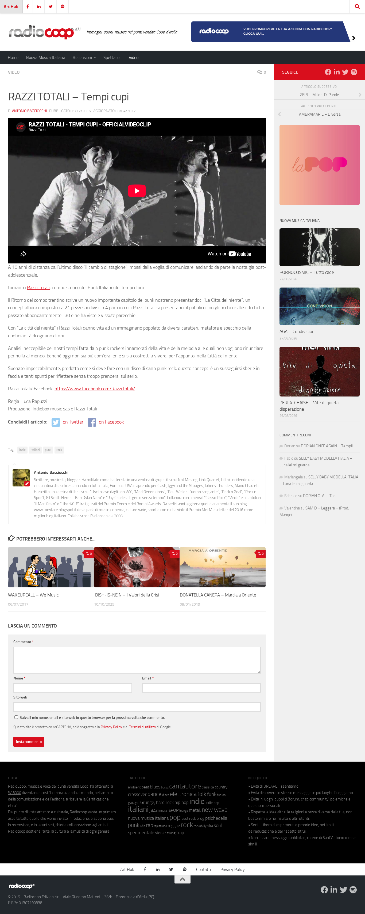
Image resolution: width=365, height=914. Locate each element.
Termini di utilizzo (142, 727)
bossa (164, 787)
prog (200, 818)
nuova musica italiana (148, 818)
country (221, 787)
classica (208, 787)
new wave (215, 809)
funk (211, 794)
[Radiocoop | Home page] (44, 32)
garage (133, 802)
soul (218, 825)
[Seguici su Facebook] (328, 72)
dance (154, 794)
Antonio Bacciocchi (29, 111)
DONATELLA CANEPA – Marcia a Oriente (218, 595)
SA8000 (14, 792)
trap (180, 832)
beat (145, 787)
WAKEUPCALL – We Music (33, 595)
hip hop (181, 802)
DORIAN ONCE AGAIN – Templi (327, 446)
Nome (19, 678)
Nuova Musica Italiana (45, 57)
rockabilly (200, 826)
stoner (160, 832)
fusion (221, 795)
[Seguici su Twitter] (345, 72)
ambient (134, 787)
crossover (137, 794)
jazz (153, 810)
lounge (183, 811)
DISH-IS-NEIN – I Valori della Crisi (126, 595)
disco (165, 795)
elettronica (183, 794)
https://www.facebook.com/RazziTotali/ (95, 389)
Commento (23, 642)
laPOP (173, 810)
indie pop (212, 802)
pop (175, 817)
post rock (188, 818)
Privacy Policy (111, 727)
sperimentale (141, 833)
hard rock (165, 802)
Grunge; (147, 802)
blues (155, 787)
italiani (35, 450)
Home (13, 57)
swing (171, 833)
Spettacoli (112, 57)
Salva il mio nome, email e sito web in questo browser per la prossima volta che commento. (92, 717)
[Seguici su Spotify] (354, 72)
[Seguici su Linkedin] (336, 72)
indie (22, 450)
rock (59, 450)
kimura (162, 811)
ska (210, 826)
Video (133, 57)
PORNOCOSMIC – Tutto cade (306, 272)
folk (201, 794)
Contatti (203, 869)
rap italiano (160, 826)
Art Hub (11, 6)
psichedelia (216, 818)
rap (149, 825)
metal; (195, 810)
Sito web (20, 697)
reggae (174, 825)
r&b (142, 826)
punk (48, 450)
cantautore (185, 786)
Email (148, 678)
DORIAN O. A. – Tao (319, 495)
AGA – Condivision (296, 331)
